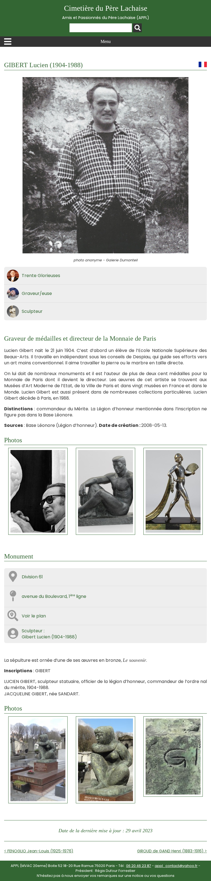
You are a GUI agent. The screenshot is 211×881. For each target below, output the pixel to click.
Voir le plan (34, 616)
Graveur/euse (37, 293)
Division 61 (32, 577)
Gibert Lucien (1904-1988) (49, 637)
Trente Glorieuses (41, 275)
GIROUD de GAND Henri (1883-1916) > (172, 851)
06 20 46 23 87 (138, 865)
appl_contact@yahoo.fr (176, 865)
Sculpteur (32, 311)
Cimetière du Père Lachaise (105, 12)
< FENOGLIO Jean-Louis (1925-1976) (38, 851)
